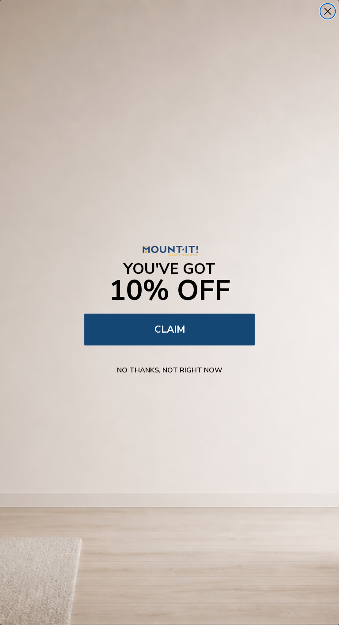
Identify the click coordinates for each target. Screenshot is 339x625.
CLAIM (169, 329)
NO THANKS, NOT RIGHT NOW (169, 370)
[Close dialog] (327, 11)
